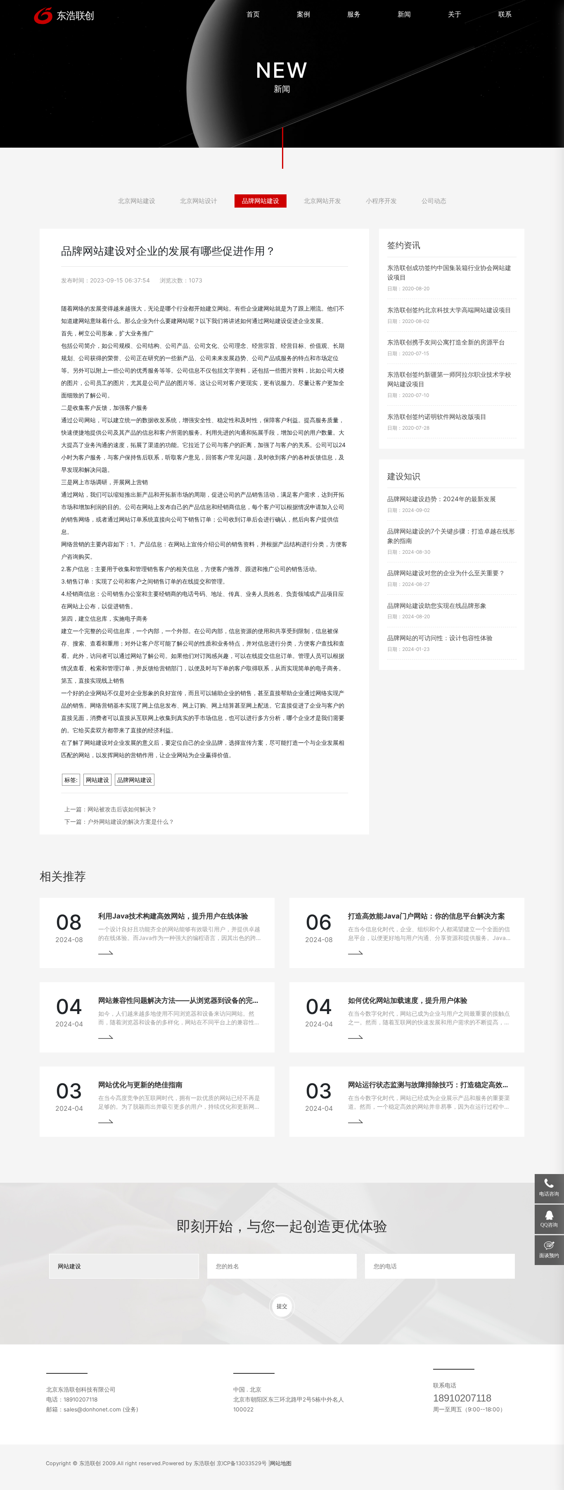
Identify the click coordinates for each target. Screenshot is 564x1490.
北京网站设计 (198, 201)
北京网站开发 (322, 201)
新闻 (404, 14)
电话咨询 (549, 1194)
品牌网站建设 (260, 201)
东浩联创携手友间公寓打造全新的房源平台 (446, 342)
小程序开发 (381, 201)
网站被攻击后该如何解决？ (122, 809)
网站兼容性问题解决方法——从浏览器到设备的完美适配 (186, 1000)
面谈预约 (549, 1256)
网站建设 (97, 779)
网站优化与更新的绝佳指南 (140, 1085)
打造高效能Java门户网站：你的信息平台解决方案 (426, 916)
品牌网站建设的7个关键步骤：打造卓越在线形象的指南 (451, 536)
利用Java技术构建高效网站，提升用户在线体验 (173, 916)
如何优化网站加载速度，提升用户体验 (407, 1000)
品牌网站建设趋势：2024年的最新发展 (441, 499)
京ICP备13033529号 (242, 1463)
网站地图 (280, 1463)
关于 (454, 14)
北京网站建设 (136, 201)
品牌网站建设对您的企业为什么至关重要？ (446, 573)
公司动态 (434, 201)
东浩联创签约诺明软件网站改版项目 (436, 417)
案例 (303, 14)
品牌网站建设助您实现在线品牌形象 (436, 606)
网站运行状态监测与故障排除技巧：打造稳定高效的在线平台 (443, 1085)
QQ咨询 (549, 1225)
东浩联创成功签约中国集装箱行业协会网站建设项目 (449, 272)
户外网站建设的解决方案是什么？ (131, 821)
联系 (505, 14)
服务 (353, 14)
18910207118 (462, 1398)
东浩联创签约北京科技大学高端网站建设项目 (449, 310)
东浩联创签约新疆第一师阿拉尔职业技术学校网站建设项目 (449, 379)
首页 (253, 14)
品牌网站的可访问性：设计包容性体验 (440, 638)
